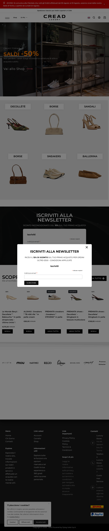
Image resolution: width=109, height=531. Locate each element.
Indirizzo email (30, 273)
